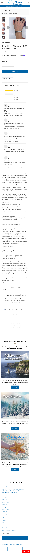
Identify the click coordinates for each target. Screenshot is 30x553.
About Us (4, 506)
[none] (3, 18)
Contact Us (4, 511)
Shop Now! (15, 387)
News (3, 522)
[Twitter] (13, 483)
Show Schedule (5, 509)
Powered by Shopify (17, 544)
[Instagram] (10, 483)
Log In (3, 519)
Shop (3, 524)
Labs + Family (5, 504)
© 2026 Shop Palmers (7, 544)
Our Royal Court (5, 502)
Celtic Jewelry (5, 499)
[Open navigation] (2, 2)
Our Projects (4, 507)
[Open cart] (28, 2)
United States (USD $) (14, 549)
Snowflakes (4, 501)
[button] (18, 167)
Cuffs (7, 10)
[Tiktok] (19, 483)
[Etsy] (21, 483)
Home (3, 10)
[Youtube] (16, 483)
